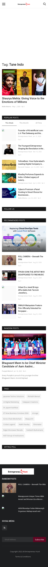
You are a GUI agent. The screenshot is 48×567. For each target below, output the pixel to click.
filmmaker (37, 424)
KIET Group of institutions (13, 435)
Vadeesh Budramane (34, 430)
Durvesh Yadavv (24, 167)
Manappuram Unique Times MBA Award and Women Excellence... (31, 497)
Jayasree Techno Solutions (13, 396)
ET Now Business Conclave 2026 (15, 413)
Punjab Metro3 (7, 371)
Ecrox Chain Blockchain (12, 419)
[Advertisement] (24, 25)
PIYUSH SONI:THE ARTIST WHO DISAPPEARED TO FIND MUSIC (31, 273)
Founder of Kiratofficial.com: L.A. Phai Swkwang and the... (30, 131)
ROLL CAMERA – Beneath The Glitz (30, 257)
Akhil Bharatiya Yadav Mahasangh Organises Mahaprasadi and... (31, 509)
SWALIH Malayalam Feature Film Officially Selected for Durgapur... (30, 308)
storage (35, 413)
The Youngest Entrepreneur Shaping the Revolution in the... (31, 147)
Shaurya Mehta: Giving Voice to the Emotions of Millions (23, 100)
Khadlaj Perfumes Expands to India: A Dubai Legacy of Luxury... (31, 177)
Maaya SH (29, 419)
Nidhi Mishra (6, 106)
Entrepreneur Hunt (25, 136)
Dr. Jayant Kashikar (10, 407)
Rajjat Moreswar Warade (13, 430)
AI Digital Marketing (11, 402)
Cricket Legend (9, 424)
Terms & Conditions (23, 556)
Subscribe (39, 539)
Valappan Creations (30, 402)
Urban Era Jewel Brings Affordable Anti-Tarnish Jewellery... (28, 290)
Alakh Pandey (24, 424)
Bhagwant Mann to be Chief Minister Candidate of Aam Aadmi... (24, 364)
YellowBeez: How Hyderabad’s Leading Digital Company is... (31, 162)
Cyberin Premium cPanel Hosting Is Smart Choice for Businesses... (30, 192)
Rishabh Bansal (34, 396)
